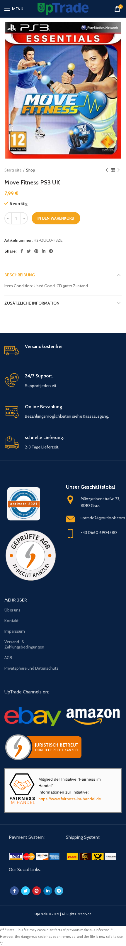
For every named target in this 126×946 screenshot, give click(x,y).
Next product (119, 170)
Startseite (13, 170)
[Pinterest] (36, 251)
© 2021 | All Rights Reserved (63, 914)
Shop (30, 170)
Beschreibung (19, 275)
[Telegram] (51, 251)
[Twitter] (29, 251)
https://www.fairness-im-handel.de (69, 799)
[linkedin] (43, 251)
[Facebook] (22, 251)
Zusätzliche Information (31, 303)
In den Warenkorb (56, 218)
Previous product (107, 170)
